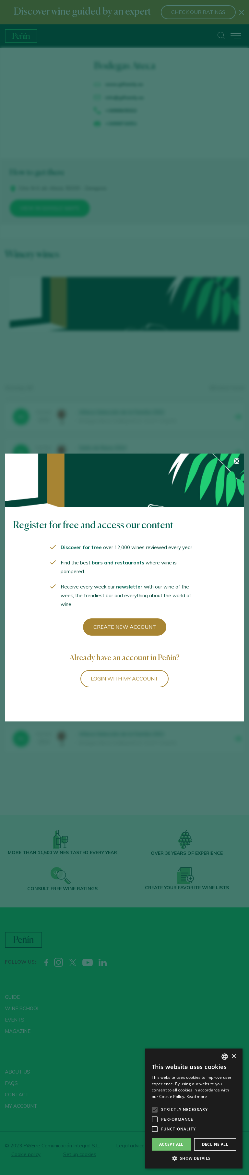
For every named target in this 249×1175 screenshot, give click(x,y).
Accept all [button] (171, 1144)
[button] (194, 1158)
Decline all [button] (215, 1144)
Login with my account (124, 678)
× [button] (233, 1056)
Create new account (124, 627)
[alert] (194, 1108)
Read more (196, 1096)
